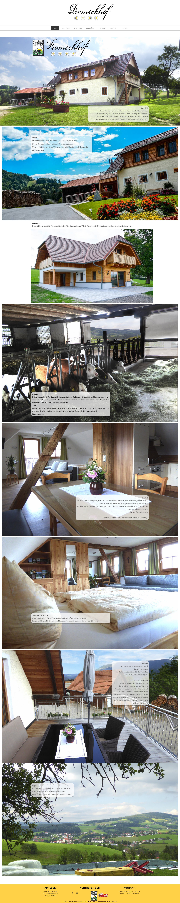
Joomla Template (70, 901)
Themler (91, 901)
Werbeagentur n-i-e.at (107, 901)
